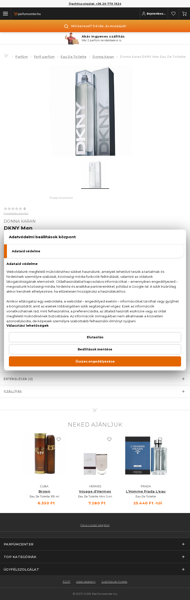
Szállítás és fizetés (114, 581)
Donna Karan (103, 57)
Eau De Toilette (73, 57)
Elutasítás (95, 337)
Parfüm (21, 57)
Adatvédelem (86, 581)
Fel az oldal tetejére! (95, 525)
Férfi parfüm (44, 57)
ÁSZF (66, 581)
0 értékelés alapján (16, 213)
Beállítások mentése (95, 349)
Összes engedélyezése (95, 361)
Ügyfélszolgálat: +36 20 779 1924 (95, 3)
